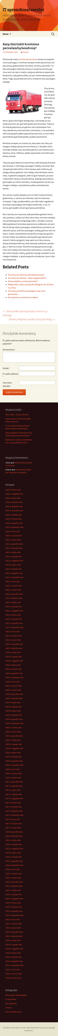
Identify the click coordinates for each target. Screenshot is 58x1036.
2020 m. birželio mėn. (13, 669)
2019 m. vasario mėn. (13, 727)
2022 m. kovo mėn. (12, 581)
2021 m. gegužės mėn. (14, 623)
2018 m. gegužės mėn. (14, 761)
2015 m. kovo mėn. (12, 919)
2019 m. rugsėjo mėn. (13, 706)
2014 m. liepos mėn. (13, 953)
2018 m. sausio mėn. (13, 777)
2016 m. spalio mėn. (13, 840)
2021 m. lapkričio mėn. (14, 598)
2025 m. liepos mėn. (13, 498)
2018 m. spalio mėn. (13, 740)
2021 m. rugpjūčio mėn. (14, 610)
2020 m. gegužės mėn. (14, 673)
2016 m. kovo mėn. (12, 869)
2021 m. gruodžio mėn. (14, 594)
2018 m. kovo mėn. (12, 769)
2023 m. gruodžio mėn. (14, 510)
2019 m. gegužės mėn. (14, 719)
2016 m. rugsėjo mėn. (13, 844)
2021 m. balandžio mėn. (14, 627)
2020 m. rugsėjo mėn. (13, 656)
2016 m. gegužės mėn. (14, 861)
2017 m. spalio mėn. (13, 790)
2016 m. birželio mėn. (13, 857)
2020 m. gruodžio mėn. (14, 644)
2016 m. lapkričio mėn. (14, 836)
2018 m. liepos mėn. (13, 752)
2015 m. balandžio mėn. (14, 915)
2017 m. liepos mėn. (13, 802)
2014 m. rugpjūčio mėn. (14, 948)
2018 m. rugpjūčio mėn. (14, 748)
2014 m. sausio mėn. (13, 978)
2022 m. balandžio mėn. (14, 577)
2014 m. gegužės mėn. (14, 961)
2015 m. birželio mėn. (13, 907)
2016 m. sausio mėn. (13, 878)
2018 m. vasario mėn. (13, 773)
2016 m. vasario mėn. (13, 873)
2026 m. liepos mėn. (13, 489)
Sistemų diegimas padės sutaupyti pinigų (32, 319)
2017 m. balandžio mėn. (14, 815)
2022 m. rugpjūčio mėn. (14, 560)
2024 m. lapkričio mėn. (14, 502)
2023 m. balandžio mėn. (14, 527)
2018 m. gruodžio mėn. (14, 736)
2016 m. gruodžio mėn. (14, 832)
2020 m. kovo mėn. (12, 681)
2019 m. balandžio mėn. (14, 723)
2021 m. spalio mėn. (13, 602)
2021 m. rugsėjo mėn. (13, 606)
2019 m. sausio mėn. (13, 731)
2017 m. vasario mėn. (13, 823)
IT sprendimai (10, 999)
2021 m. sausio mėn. (13, 640)
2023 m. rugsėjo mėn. (13, 514)
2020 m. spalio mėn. (13, 652)
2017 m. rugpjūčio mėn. (14, 798)
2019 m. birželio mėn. (13, 715)
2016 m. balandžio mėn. (14, 865)
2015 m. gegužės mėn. (14, 911)
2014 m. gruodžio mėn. (14, 932)
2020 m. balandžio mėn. (14, 677)
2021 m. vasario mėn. (13, 635)
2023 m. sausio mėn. (13, 540)
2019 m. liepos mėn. (13, 711)
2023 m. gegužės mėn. (14, 523)
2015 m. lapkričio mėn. (14, 886)
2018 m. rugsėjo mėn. (13, 744)
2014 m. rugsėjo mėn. (13, 944)
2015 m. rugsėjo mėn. (13, 894)
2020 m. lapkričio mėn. (14, 648)
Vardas (6, 368)
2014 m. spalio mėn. (13, 940)
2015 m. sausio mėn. (13, 928)
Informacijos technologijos (16, 995)
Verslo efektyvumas (13, 1012)
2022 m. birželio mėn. (13, 569)
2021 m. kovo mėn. (12, 631)
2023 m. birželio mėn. (13, 519)
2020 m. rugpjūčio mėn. (14, 661)
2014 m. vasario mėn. (13, 973)
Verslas (26, 52)
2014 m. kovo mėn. (12, 969)
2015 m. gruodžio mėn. (14, 882)
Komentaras (9, 349)
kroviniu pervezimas (27, 59)
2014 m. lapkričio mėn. (14, 936)
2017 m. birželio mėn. (13, 807)
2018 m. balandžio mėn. (14, 765)
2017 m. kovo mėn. (12, 819)
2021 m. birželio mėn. (13, 619)
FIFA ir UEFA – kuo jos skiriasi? (17, 414)
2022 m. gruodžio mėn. (14, 544)
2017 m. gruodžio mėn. (14, 782)
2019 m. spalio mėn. (13, 702)
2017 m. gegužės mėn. (14, 811)
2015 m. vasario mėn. (13, 923)
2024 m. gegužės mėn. (14, 506)
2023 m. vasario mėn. (13, 535)
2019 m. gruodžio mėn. (14, 694)
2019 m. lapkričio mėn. (14, 698)
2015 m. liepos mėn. (13, 903)
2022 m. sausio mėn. (13, 590)
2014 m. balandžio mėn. (14, 965)
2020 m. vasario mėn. (13, 686)
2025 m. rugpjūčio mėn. (14, 494)
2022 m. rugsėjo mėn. (13, 556)
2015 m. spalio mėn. (13, 890)
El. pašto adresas (10, 375)
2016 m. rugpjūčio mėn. (14, 848)
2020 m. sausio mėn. (13, 690)
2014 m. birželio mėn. (13, 957)
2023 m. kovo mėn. (12, 531)
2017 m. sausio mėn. (13, 827)
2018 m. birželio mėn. (13, 756)
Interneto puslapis (7, 384)
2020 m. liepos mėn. (13, 665)
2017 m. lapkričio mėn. (14, 786)
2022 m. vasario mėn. (13, 585)
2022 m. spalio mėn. (13, 552)
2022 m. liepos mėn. (13, 565)
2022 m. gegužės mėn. (14, 573)
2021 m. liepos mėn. (13, 615)
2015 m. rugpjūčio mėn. (14, 898)
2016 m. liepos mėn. (13, 852)
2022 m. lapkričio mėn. (14, 548)
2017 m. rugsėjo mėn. (13, 794)
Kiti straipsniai (11, 1003)
